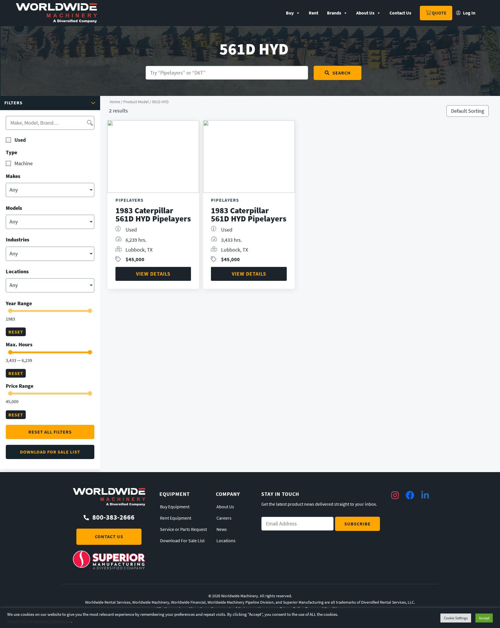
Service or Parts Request (183, 529)
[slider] (10, 311)
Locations (226, 541)
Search (341, 73)
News (221, 529)
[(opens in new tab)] (109, 567)
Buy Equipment (175, 507)
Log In (468, 13)
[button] (50, 103)
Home (115, 101)
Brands (334, 13)
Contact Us (400, 13)
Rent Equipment (175, 518)
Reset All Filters (50, 432)
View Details (153, 273)
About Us (365, 13)
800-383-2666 (113, 517)
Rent (313, 13)
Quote (438, 13)
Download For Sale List (182, 541)
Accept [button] (484, 618)
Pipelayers (129, 200)
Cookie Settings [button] (456, 618)
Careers (223, 518)
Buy (290, 13)
